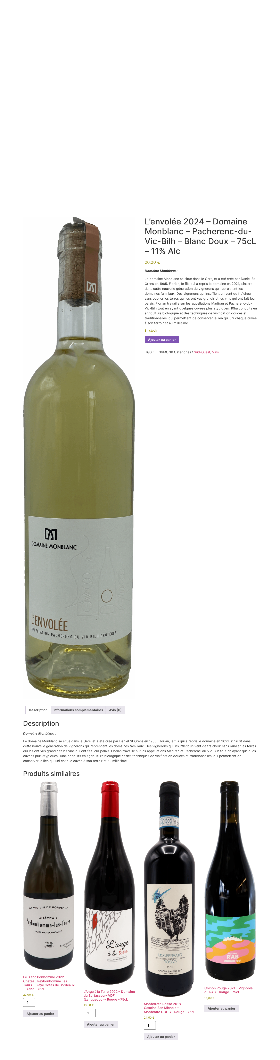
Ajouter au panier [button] (40, 1014)
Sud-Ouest (202, 352)
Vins (215, 352)
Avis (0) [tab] (115, 710)
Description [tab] (38, 710)
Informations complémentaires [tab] (78, 710)
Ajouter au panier (162, 340)
